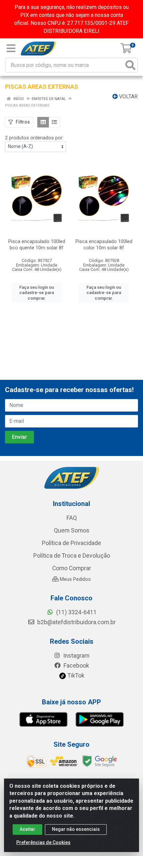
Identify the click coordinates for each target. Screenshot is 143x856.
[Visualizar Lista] (54, 122)
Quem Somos (71, 530)
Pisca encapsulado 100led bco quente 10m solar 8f (36, 244)
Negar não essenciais (76, 829)
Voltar (128, 96)
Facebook (75, 665)
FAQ (72, 518)
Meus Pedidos (75, 579)
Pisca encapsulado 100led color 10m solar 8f (103, 244)
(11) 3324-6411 (76, 612)
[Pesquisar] (130, 65)
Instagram (75, 655)
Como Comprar (71, 568)
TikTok (75, 675)
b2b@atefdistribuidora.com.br (76, 622)
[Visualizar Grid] (43, 122)
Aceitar (27, 829)
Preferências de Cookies (43, 842)
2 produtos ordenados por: (34, 138)
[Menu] (11, 48)
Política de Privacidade (71, 543)
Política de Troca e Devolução (71, 555)
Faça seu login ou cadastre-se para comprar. (36, 293)
